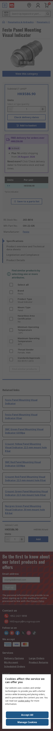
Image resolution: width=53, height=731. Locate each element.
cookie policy (24, 700)
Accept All (27, 714)
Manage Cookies (27, 722)
